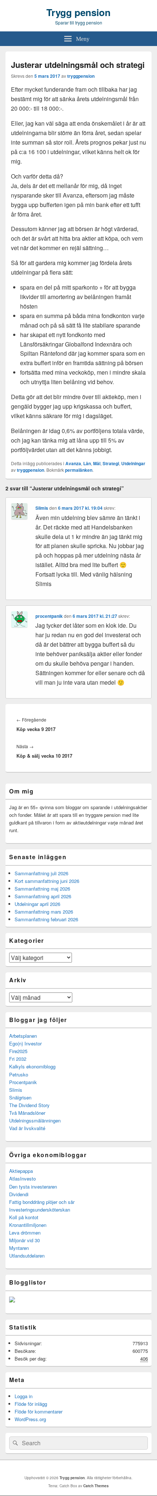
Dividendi (18, 1194)
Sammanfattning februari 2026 (46, 919)
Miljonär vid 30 (24, 1240)
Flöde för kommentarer (38, 1411)
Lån (87, 463)
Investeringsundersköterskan (39, 1209)
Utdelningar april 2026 (37, 903)
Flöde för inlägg (31, 1403)
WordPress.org (30, 1419)
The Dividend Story (29, 1105)
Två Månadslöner (27, 1112)
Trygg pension (78, 12)
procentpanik (49, 616)
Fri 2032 (17, 1058)
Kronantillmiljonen (27, 1224)
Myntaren (19, 1247)
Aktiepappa (21, 1170)
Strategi (111, 463)
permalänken (78, 470)
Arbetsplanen (23, 1035)
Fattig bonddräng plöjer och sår (41, 1201)
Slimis (41, 508)
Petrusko (18, 1074)
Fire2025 (18, 1051)
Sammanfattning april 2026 (43, 896)
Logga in (23, 1396)
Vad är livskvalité (27, 1128)
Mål (96, 463)
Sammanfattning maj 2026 (42, 888)
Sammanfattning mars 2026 (44, 911)
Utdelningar (133, 463)
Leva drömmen (25, 1232)
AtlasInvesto (22, 1178)
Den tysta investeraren (33, 1186)
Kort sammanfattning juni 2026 (47, 880)
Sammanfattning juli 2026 (41, 873)
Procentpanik (23, 1082)
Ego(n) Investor (25, 1043)
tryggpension (81, 76)
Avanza (73, 463)
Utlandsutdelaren (27, 1255)
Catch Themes (96, 1485)
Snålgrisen (20, 1097)
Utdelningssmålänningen (35, 1120)
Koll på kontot (23, 1217)
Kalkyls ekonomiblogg (32, 1066)
